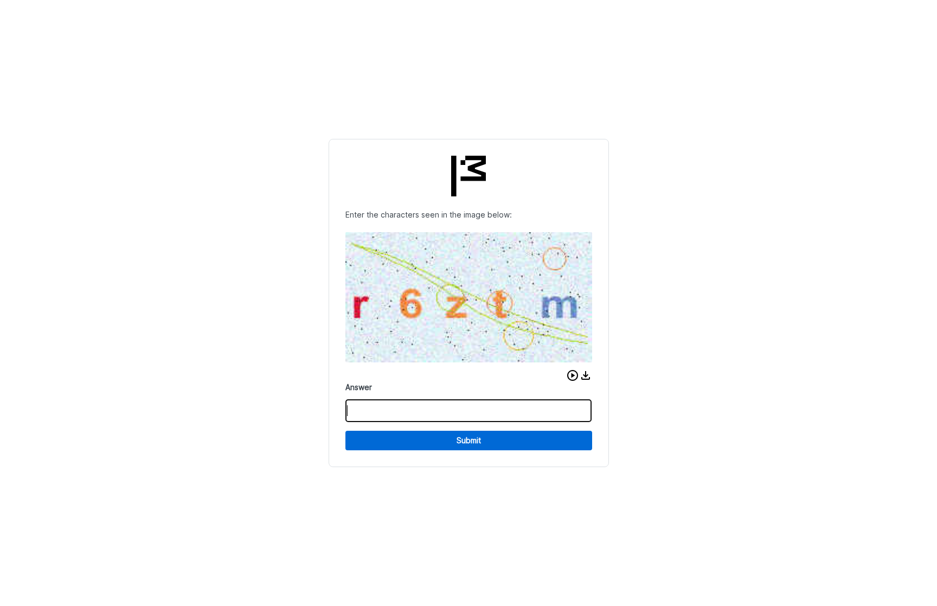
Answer (358, 387)
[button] (572, 375)
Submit (469, 440)
